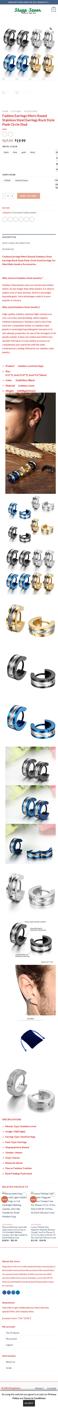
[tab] (29, 237)
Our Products (12, 1333)
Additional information (16, 243)
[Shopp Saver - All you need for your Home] (29, 10)
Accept (29, 1403)
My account (11, 1338)
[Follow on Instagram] (9, 1292)
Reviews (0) (8, 249)
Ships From (9, 175)
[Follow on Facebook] (4, 1292)
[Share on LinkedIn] (31, 219)
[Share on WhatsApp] (5, 219)
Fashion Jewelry (29, 212)
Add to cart (28, 195)
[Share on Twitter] (15, 219)
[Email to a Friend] (21, 219)
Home (5, 111)
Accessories (30, 111)
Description (9, 237)
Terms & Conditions (35, 1398)
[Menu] (4, 9)
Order (9, 1368)
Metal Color (10, 147)
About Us (10, 1362)
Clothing (16, 111)
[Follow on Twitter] (13, 1292)
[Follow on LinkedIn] (18, 1292)
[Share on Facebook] (10, 219)
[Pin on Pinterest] (26, 219)
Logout (9, 1345)
